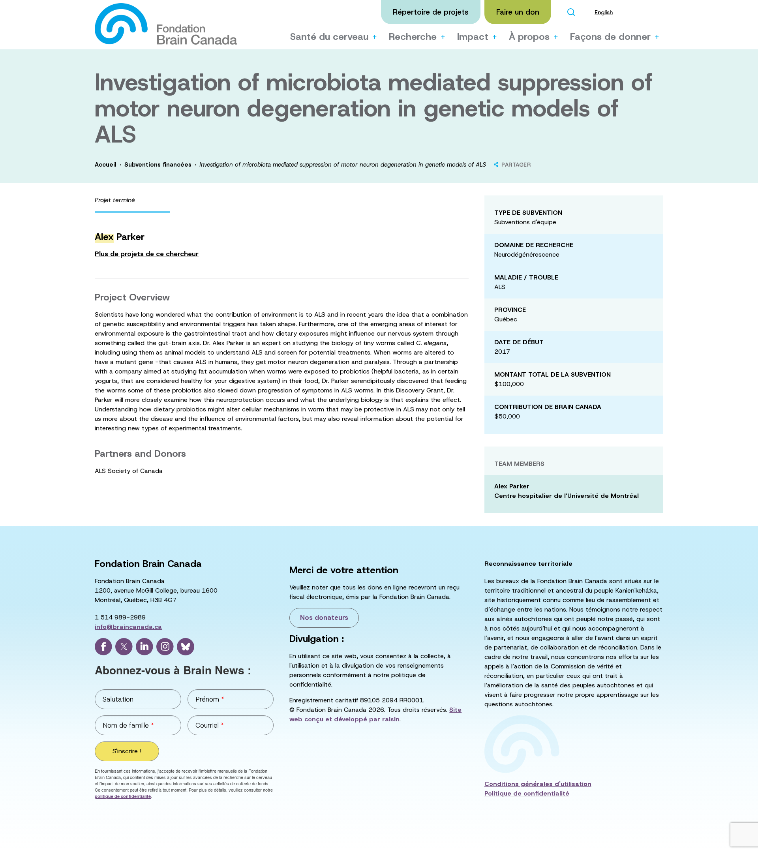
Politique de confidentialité (526, 793)
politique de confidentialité (123, 796)
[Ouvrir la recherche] (571, 12)
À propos (529, 36)
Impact (472, 36)
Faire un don (517, 12)
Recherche (413, 36)
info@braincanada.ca (128, 627)
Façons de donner (610, 36)
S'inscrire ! (127, 751)
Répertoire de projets (431, 12)
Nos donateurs (324, 617)
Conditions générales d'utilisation (537, 784)
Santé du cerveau (329, 36)
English (604, 12)
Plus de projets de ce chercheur (147, 254)
